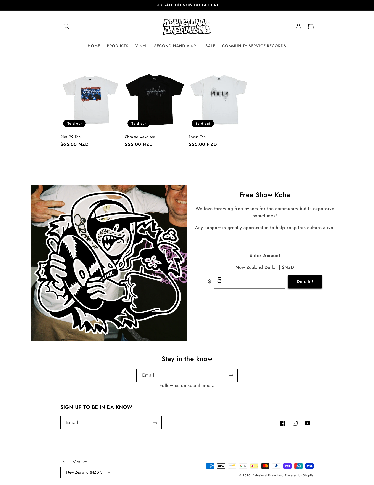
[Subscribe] (231, 375)
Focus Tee (197, 137)
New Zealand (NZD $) (85, 472)
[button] (66, 27)
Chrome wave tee (140, 137)
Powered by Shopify (299, 475)
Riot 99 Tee (70, 137)
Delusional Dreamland (268, 475)
